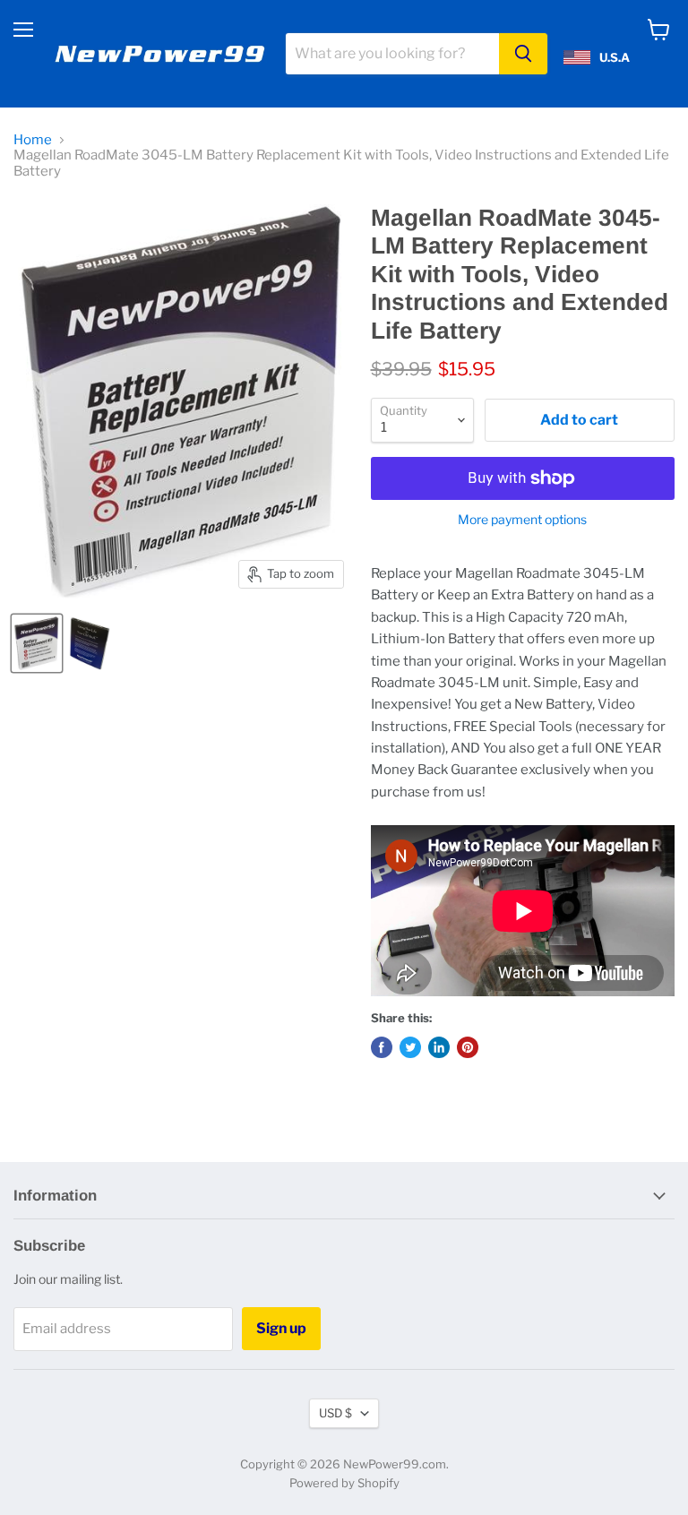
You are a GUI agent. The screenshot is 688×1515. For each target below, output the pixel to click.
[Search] (523, 53)
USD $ (335, 1413)
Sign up (281, 1328)
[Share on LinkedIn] (439, 1047)
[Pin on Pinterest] (467, 1047)
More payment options (522, 519)
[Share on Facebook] (381, 1047)
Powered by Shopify (344, 1483)
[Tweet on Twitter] (410, 1047)
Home (32, 140)
